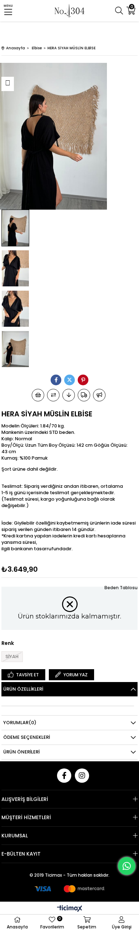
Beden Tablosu (121, 588)
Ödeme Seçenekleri (26, 737)
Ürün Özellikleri (23, 689)
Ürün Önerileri (21, 751)
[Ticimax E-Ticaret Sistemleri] (69, 909)
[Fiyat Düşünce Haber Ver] (68, 395)
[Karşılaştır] (53, 395)
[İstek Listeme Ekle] (38, 395)
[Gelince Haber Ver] (99, 395)
